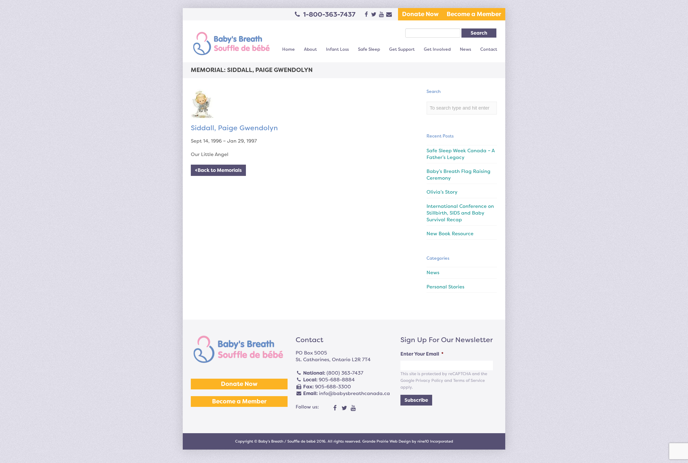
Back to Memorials (219, 170)
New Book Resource (450, 233)
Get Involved (437, 49)
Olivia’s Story (442, 192)
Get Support (402, 49)
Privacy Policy (429, 380)
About (310, 49)
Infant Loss (337, 49)
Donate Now (420, 14)
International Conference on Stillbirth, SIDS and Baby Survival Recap (460, 213)
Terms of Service (469, 380)
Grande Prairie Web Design (386, 441)
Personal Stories (445, 287)
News (465, 49)
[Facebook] (335, 408)
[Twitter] (344, 408)
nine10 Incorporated (435, 441)
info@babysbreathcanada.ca (354, 393)
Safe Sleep (369, 49)
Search (479, 33)
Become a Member (474, 14)
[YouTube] (353, 408)
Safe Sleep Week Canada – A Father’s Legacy (460, 154)
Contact (488, 49)
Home (288, 49)
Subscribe (416, 400)
